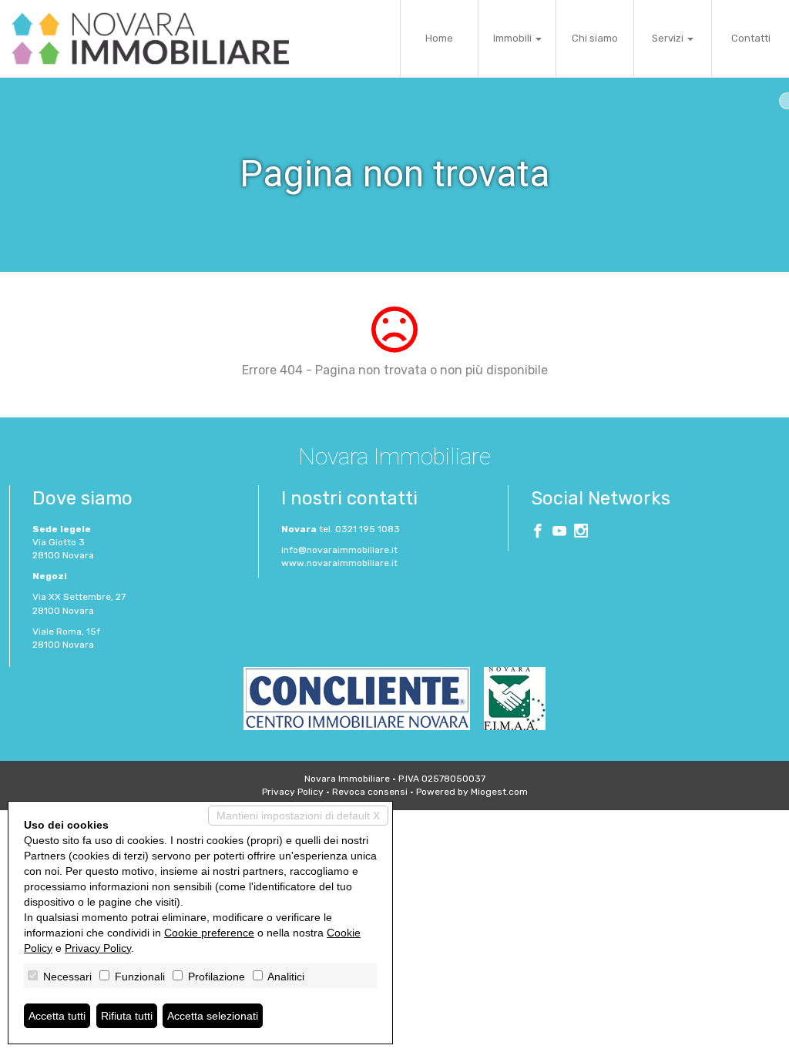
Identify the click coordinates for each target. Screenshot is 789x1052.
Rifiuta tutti (127, 1016)
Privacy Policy (293, 791)
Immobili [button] (513, 38)
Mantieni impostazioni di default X (298, 815)
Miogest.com (499, 791)
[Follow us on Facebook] (538, 533)
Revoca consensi (370, 791)
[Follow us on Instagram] (581, 533)
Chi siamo (595, 38)
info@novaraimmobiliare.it (339, 549)
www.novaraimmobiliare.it (339, 563)
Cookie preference (209, 932)
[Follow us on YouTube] (559, 533)
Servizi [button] (669, 38)
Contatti (751, 38)
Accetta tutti (57, 1016)
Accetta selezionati (212, 1016)
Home (439, 38)
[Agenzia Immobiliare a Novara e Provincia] (150, 38)
